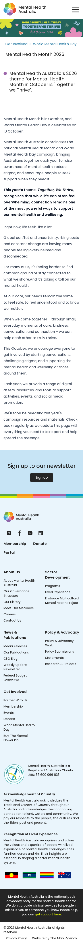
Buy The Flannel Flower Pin (16, 737)
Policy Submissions (59, 651)
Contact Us (12, 620)
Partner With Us (15, 700)
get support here (48, 914)
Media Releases (15, 646)
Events (9, 712)
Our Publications (16, 652)
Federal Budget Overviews (15, 677)
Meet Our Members (19, 608)
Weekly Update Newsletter (15, 667)
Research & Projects (60, 664)
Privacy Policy (16, 938)
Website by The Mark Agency (54, 938)
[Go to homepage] (25, 9)
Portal (9, 552)
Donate (40, 543)
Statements (54, 657)
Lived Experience (58, 592)
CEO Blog (10, 658)
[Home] (21, 517)
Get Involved (16, 44)
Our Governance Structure (16, 593)
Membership (15, 543)
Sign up (41, 477)
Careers (10, 614)
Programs (52, 586)
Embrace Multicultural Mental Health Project (62, 600)
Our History (12, 602)
